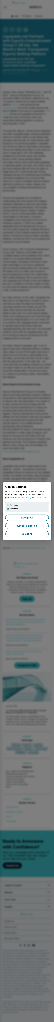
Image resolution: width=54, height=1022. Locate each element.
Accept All (27, 517)
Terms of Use (42, 497)
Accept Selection (27, 525)
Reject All (27, 533)
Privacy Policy (24, 497)
